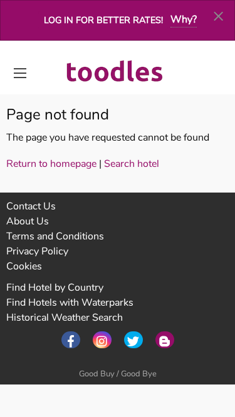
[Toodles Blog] (164, 339)
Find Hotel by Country (54, 287)
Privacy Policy (37, 251)
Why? (183, 19)
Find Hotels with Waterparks (69, 302)
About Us (27, 221)
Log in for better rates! (103, 20)
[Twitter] (133, 339)
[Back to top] (194, 338)
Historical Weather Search (64, 317)
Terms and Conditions (55, 236)
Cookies (24, 266)
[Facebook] (70, 339)
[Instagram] (102, 339)
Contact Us (31, 206)
